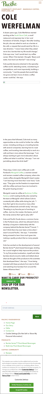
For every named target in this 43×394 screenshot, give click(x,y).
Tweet (22, 274)
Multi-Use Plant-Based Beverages (18, 346)
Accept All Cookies (21, 390)
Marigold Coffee (17, 172)
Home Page (10, 323)
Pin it (32, 274)
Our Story (9, 325)
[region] (21, 374)
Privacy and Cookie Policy (22, 373)
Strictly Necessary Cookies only (21, 385)
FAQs (8, 328)
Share (13, 274)
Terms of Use (6, 375)
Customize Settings (28, 369)
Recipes (9, 353)
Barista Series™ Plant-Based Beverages (21, 343)
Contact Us (10, 331)
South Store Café (20, 35)
